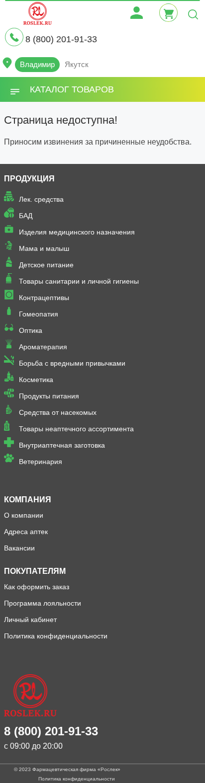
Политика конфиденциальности (55, 636)
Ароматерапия (43, 347)
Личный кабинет (30, 620)
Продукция (29, 178)
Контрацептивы (44, 298)
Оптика (30, 330)
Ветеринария (40, 462)
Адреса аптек (26, 532)
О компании (23, 515)
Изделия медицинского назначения (77, 232)
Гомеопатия (38, 314)
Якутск (77, 64)
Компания (27, 499)
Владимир (37, 64)
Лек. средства (41, 199)
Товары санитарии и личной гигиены (79, 281)
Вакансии (19, 548)
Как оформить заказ (36, 587)
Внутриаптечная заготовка (62, 445)
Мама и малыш (44, 248)
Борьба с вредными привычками (72, 363)
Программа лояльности (42, 603)
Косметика (36, 380)
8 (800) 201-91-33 (61, 39)
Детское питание (46, 265)
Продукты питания (49, 396)
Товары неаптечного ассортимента (76, 429)
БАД (25, 216)
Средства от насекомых (58, 412)
